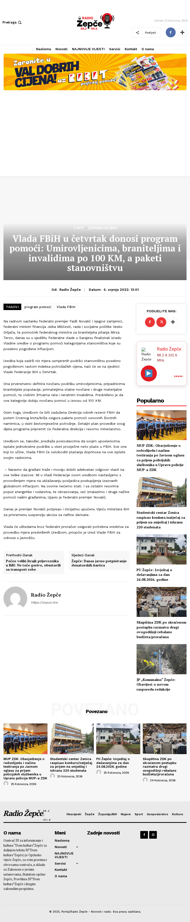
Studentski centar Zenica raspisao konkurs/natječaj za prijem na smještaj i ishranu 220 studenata (161, 519)
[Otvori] (149, 373)
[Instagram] (153, 835)
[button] (12, 22)
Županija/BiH (102, 228)
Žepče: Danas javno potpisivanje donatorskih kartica (99, 563)
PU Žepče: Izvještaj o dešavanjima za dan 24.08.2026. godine (154, 574)
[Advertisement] (95, 139)
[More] (182, 32)
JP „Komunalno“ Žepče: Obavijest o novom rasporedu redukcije (156, 684)
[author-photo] (6, 784)
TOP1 (78, 228)
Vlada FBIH (66, 307)
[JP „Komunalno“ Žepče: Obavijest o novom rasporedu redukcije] (162, 659)
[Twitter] (161, 322)
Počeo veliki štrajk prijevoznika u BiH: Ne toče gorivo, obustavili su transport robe (33, 565)
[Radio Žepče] (15, 598)
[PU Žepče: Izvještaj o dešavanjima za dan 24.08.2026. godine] (162, 549)
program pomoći (37, 307)
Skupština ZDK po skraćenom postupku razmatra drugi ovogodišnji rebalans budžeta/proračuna (161, 629)
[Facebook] (171, 32)
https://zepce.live (44, 602)
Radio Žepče (70, 290)
